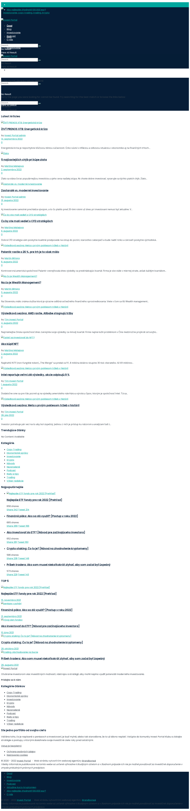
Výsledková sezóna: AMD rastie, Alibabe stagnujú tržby (37, 313)
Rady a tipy (13, 473)
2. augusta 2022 (9, 353)
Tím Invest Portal (13, 319)
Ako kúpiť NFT (10, 344)
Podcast (11, 36)
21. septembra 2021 (11, 616)
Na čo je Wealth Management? (21, 282)
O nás (10, 70)
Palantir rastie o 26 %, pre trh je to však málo (30, 252)
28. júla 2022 (7, 415)
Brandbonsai (89, 760)
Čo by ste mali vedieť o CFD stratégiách (27, 221)
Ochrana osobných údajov (21, 751)
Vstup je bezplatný (11, 745)
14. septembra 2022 (12, 139)
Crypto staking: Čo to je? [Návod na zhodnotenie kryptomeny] (47, 548)
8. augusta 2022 (9, 261)
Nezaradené (13, 467)
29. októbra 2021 (10, 648)
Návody (11, 463)
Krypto (10, 460)
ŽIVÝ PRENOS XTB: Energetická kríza (24, 129)
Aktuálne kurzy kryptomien (21, 4)
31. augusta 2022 (9, 200)
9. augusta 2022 (9, 231)
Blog (9, 29)
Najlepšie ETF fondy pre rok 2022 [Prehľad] (34, 500)
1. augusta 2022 (9, 384)
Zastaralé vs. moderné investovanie (24, 190)
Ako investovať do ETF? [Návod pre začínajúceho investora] (46, 532)
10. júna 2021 (7, 632)
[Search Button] (40, 46)
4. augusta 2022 (9, 323)
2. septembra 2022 (11, 169)
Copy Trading (14, 449)
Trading (11, 477)
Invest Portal (8, 80)
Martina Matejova (14, 166)
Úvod (9, 25)
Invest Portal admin (15, 135)
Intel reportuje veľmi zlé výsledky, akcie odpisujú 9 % (35, 375)
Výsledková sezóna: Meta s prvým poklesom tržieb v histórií (40, 405)
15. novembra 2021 (11, 600)
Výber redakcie (15, 480)
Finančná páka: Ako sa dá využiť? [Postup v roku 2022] (42, 516)
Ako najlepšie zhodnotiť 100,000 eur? (26, 790)
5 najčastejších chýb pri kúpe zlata (24, 160)
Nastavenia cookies (17, 755)
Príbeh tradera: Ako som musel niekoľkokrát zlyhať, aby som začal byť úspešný (58, 565)
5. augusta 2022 (9, 292)
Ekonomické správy (17, 453)
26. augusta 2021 (10, 665)
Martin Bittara (12, 258)
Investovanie (14, 48)
